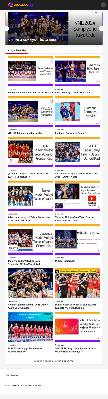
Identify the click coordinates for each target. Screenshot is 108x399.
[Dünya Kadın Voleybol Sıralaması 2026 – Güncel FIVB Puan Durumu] (78, 292)
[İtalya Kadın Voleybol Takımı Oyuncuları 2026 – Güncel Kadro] (30, 205)
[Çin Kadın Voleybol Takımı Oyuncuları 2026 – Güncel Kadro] (30, 161)
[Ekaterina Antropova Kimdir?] (78, 119)
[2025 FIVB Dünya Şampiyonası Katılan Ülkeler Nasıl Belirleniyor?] (78, 336)
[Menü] (4, 4)
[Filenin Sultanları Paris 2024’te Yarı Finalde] (30, 77)
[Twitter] (7, 392)
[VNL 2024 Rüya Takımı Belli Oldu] (78, 77)
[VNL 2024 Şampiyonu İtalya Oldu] (54, 28)
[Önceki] (7, 28)
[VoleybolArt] (20, 5)
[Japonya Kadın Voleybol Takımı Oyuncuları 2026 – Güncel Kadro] (30, 248)
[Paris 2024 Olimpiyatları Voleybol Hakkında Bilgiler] (30, 336)
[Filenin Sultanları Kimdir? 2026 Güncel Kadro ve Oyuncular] (30, 292)
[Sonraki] (101, 28)
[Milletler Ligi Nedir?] (78, 248)
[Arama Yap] (103, 4)
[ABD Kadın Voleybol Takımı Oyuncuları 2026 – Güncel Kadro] (78, 161)
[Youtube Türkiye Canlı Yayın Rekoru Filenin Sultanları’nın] (78, 205)
